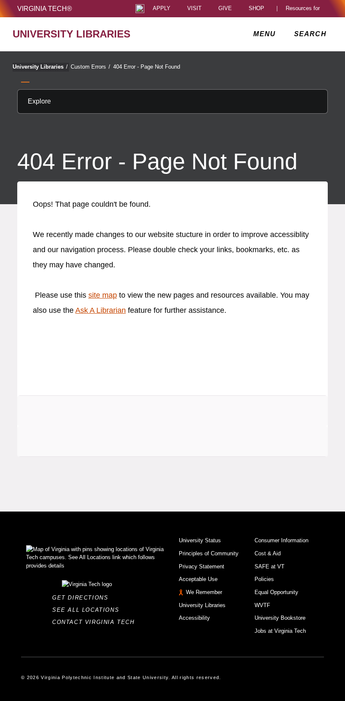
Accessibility (194, 618)
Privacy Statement (201, 566)
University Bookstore (280, 618)
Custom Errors (90, 67)
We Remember (204, 592)
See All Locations (88, 610)
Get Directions (82, 597)
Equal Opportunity (276, 592)
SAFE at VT (269, 566)
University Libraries (40, 67)
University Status (200, 540)
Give (225, 8)
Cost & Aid (268, 553)
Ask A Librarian (100, 310)
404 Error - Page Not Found (146, 67)
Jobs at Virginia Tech (280, 631)
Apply (161, 8)
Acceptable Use (198, 579)
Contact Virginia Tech (95, 622)
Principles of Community (209, 553)
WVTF (262, 605)
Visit (194, 8)
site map (102, 295)
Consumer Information (281, 540)
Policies (264, 579)
